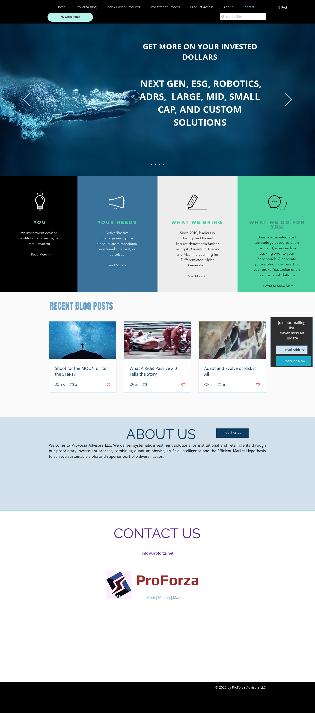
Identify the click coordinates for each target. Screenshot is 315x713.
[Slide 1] (151, 164)
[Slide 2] (155, 164)
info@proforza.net (157, 553)
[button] (278, 286)
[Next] (288, 100)
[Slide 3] (159, 164)
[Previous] (26, 100)
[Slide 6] (163, 164)
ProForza (167, 579)
